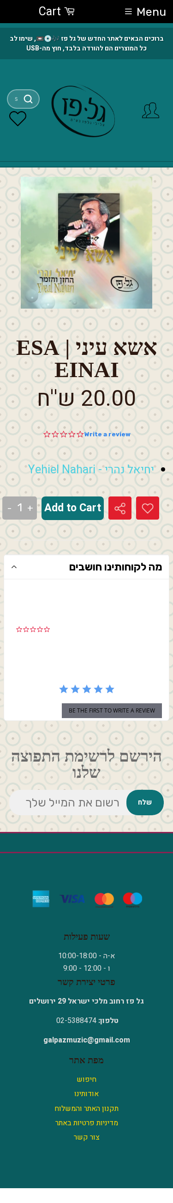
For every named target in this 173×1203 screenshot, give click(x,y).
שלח (145, 802)
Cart (51, 11)
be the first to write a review (112, 710)
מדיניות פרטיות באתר (86, 1123)
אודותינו (86, 1093)
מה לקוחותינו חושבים (115, 566)
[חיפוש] (28, 99)
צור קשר (87, 1137)
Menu (151, 12)
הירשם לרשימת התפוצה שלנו (86, 764)
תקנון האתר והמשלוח (86, 1108)
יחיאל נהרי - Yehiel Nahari (91, 469)
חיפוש (86, 1079)
